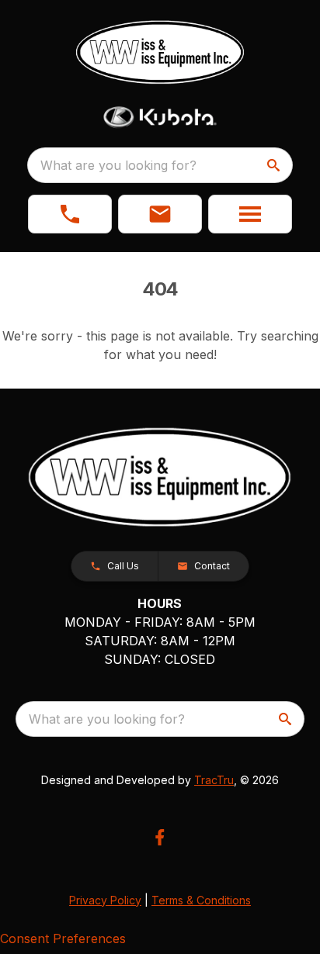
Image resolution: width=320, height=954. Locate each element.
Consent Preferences (63, 938)
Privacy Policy (105, 900)
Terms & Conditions (201, 900)
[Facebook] (159, 837)
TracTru (214, 779)
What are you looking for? (118, 165)
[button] (70, 214)
